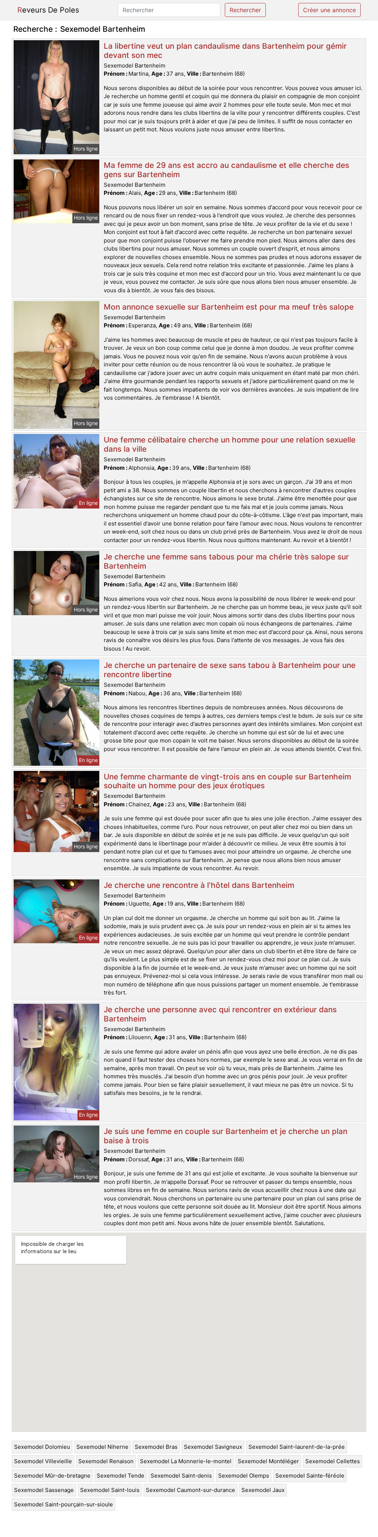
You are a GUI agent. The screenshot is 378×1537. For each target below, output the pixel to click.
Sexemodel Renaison (106, 1461)
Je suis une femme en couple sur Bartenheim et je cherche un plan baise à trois (225, 1136)
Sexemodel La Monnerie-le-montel (185, 1461)
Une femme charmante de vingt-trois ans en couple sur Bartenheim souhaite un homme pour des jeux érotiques (227, 781)
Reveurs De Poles (48, 10)
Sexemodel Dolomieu (42, 1446)
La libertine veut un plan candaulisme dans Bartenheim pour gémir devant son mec (225, 50)
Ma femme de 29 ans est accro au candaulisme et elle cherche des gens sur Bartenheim (226, 170)
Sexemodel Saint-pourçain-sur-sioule (63, 1504)
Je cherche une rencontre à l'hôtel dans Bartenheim (199, 885)
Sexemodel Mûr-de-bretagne (52, 1475)
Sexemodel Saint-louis (110, 1489)
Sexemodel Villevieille (43, 1461)
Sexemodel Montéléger (268, 1461)
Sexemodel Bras (156, 1446)
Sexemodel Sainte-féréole (309, 1475)
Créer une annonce (329, 10)
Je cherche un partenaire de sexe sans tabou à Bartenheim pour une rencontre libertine (229, 670)
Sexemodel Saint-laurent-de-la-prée (296, 1446)
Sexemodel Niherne (102, 1446)
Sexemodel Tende (120, 1475)
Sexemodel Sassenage (44, 1489)
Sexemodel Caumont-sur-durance (190, 1489)
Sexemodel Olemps (243, 1475)
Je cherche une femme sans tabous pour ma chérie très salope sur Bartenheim (226, 561)
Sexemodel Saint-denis (181, 1475)
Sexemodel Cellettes (332, 1461)
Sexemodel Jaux (263, 1489)
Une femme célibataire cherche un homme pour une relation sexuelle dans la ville (229, 444)
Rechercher (245, 10)
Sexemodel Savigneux (213, 1446)
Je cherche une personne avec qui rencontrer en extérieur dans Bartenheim (220, 1014)
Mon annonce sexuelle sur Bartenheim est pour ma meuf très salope (229, 306)
